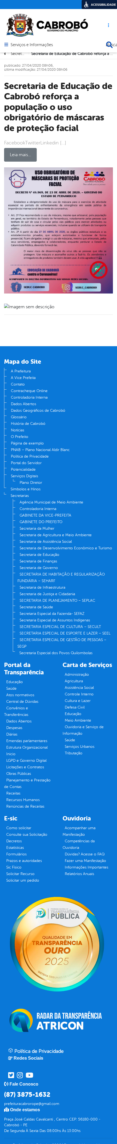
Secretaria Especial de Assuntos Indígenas (55, 620)
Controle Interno (79, 694)
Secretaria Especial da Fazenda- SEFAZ (52, 614)
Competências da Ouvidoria (79, 844)
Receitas (13, 793)
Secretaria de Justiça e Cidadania (47, 594)
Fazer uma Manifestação (85, 861)
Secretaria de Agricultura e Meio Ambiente (56, 535)
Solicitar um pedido (22, 880)
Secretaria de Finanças (38, 561)
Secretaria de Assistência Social (46, 542)
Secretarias (20, 496)
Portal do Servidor (26, 463)
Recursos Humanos (23, 800)
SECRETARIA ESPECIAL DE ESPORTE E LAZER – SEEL (65, 633)
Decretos (14, 841)
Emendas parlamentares (26, 741)
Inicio (11, 754)
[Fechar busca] (109, 44)
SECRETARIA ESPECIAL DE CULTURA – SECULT (60, 627)
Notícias (17, 430)
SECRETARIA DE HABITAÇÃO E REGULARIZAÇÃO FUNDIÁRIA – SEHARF (61, 577)
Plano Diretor (31, 483)
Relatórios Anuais (79, 874)
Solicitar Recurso (20, 874)
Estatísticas (15, 848)
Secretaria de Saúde (36, 607)
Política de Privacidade (30, 456)
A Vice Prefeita (23, 378)
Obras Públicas (18, 774)
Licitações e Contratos (25, 767)
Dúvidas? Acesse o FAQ (84, 854)
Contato (18, 384)
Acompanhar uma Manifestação (79, 831)
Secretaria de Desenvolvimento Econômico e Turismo (66, 548)
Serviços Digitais (24, 476)
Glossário (19, 417)
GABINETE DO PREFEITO (41, 522)
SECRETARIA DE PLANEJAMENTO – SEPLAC (57, 600)
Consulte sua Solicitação (26, 834)
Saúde (11, 688)
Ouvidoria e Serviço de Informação (83, 730)
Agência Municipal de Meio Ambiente (51, 502)
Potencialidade (23, 469)
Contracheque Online (29, 391)
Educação (14, 682)
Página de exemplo (27, 443)
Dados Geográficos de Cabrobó (38, 410)
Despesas (14, 728)
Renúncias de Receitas (25, 806)
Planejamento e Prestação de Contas (27, 783)
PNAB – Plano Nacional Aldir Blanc (40, 450)
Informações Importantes (86, 867)
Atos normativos (20, 695)
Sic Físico (13, 867)
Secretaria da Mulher (37, 528)
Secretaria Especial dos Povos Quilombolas (56, 653)
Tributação (73, 753)
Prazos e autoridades (24, 861)
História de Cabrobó (28, 424)
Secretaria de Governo (39, 568)
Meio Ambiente (78, 720)
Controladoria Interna (29, 397)
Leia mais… (20, 154)
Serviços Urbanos (79, 747)
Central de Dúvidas (22, 702)
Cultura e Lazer (78, 701)
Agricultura (74, 681)
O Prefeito (19, 437)
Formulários (16, 854)
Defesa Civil (75, 707)
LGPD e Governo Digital (26, 760)
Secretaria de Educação (39, 555)
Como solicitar (18, 828)
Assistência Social (79, 688)
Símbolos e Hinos (26, 489)
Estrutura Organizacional (27, 747)
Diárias (11, 734)
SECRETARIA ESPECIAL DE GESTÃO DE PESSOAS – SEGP (61, 643)
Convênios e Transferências (16, 711)
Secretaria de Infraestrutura (42, 587)
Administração (77, 674)
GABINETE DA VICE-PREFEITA (45, 515)
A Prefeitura (21, 371)
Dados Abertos (23, 404)
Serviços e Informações (32, 45)
